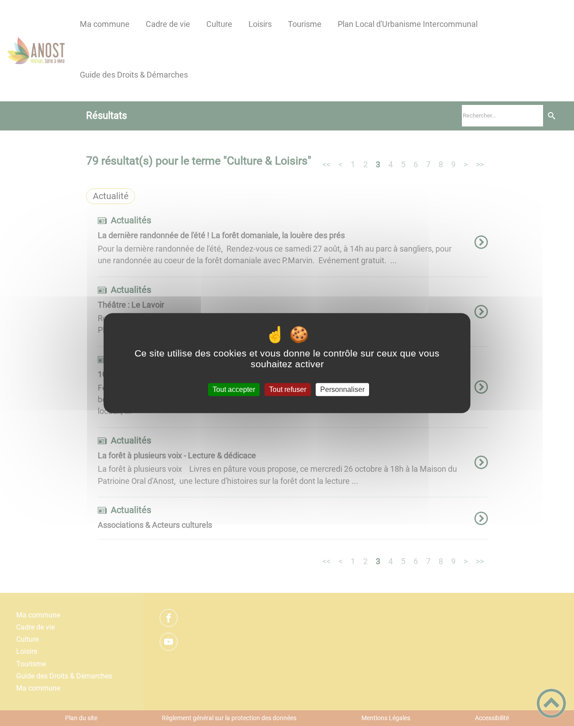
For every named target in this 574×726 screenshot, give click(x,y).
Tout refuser (287, 389)
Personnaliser (342, 389)
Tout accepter (234, 389)
